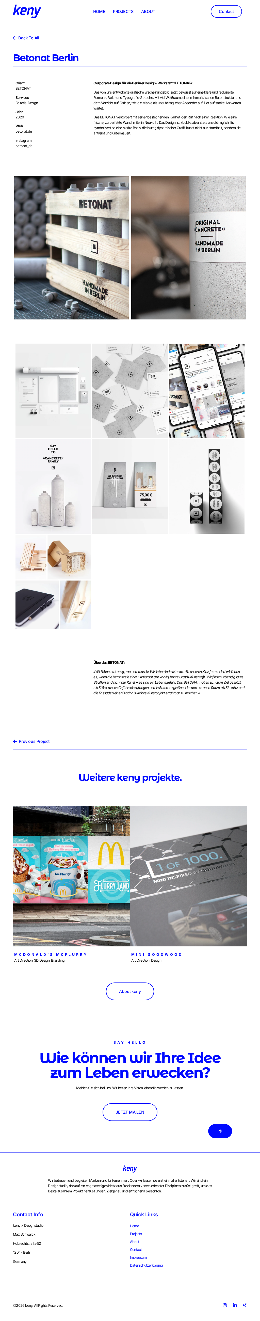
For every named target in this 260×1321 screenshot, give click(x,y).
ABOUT (148, 11)
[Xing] (244, 1305)
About (134, 1241)
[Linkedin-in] (235, 1305)
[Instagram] (224, 1305)
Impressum (138, 1257)
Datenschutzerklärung (146, 1265)
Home (134, 1226)
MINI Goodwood (157, 954)
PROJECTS (123, 11)
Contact (136, 1249)
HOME (99, 11)
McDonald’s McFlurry (51, 954)
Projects (136, 1234)
